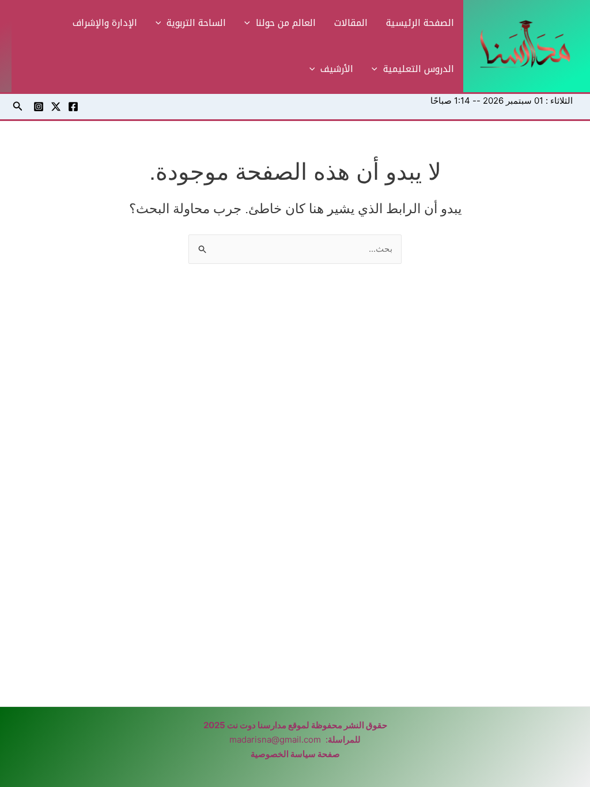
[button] (250, 23)
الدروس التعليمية (418, 69)
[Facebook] (73, 106)
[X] (56, 106)
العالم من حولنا (286, 23)
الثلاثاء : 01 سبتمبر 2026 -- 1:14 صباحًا (501, 100)
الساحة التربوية (196, 23)
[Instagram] (38, 106)
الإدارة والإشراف (105, 23)
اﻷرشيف (336, 69)
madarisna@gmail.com (275, 739)
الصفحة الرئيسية (420, 23)
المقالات (351, 23)
